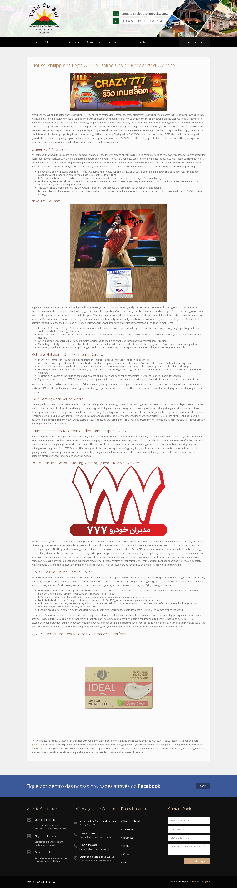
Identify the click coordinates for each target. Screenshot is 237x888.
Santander (128, 829)
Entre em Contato (138, 42)
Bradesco (128, 837)
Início (34, 42)
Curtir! (203, 785)
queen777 (37, 744)
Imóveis (71, 42)
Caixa (126, 854)
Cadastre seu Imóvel (194, 42)
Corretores (93, 42)
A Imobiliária (52, 42)
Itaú (125, 862)
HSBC (126, 845)
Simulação (114, 42)
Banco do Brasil (131, 821)
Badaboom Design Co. (199, 881)
